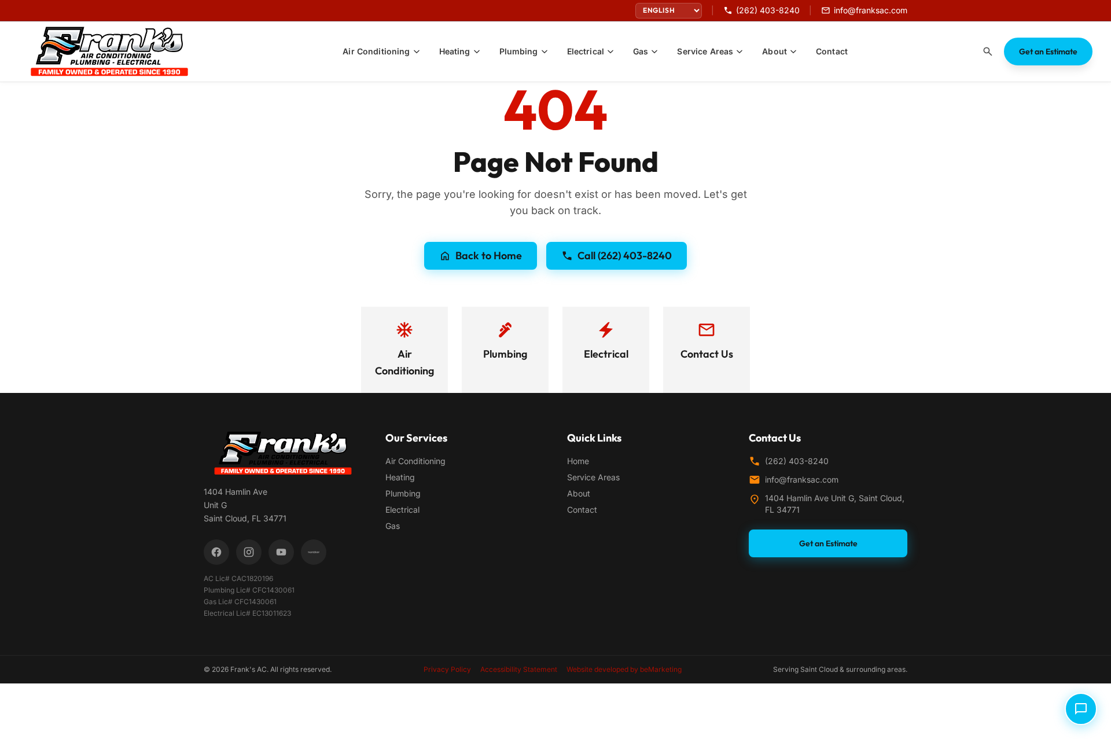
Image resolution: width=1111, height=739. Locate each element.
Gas (392, 526)
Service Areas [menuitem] (705, 51)
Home (578, 461)
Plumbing (403, 493)
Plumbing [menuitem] (518, 51)
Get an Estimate (1048, 51)
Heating (400, 477)
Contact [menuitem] (832, 51)
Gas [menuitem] (640, 51)
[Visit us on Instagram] (249, 552)
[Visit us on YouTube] (281, 552)
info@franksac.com (801, 479)
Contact (582, 509)
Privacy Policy (447, 669)
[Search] (987, 51)
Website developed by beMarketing (624, 669)
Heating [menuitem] (454, 51)
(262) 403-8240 (797, 461)
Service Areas (593, 477)
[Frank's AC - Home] (116, 51)
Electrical (402, 509)
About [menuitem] (774, 51)
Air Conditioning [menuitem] (376, 51)
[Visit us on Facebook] (216, 552)
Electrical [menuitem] (585, 51)
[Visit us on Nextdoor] (313, 552)
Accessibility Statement (518, 669)
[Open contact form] (1081, 709)
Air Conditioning (415, 461)
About (578, 493)
